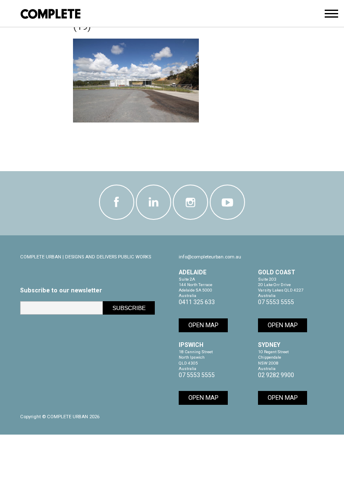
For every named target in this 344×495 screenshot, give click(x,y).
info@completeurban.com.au (210, 257)
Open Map (203, 325)
